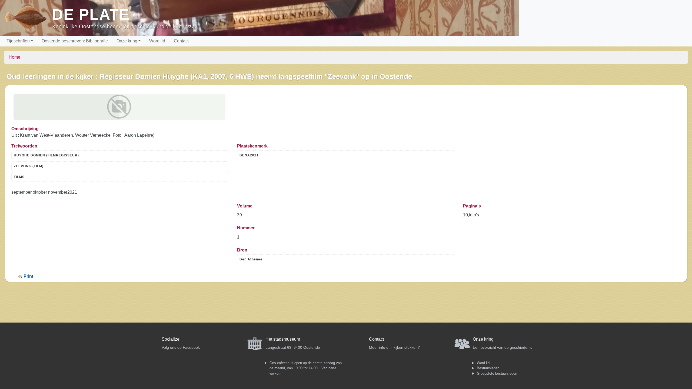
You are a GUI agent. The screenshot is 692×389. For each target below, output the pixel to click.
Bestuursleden (488, 368)
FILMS (19, 177)
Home (14, 57)
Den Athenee (250, 259)
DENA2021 (249, 155)
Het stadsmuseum (282, 339)
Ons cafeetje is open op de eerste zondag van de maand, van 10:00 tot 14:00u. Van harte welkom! (306, 368)
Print (28, 276)
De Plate (91, 14)
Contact (181, 41)
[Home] (28, 17)
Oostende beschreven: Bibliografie (75, 41)
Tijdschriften (18, 41)
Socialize (170, 339)
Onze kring (127, 41)
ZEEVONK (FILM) (29, 166)
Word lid (157, 41)
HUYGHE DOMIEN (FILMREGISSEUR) (46, 155)
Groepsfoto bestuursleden (497, 373)
